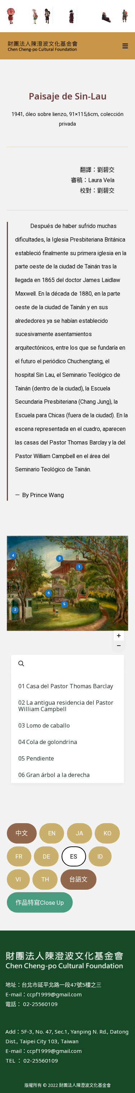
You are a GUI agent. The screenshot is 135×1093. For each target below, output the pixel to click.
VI (18, 879)
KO (107, 833)
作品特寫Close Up (39, 902)
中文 (21, 833)
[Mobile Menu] (125, 46)
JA (79, 833)
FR (18, 856)
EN (51, 833)
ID (100, 856)
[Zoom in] (119, 636)
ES (73, 856)
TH (45, 879)
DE (46, 856)
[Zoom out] (119, 646)
